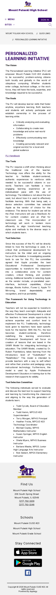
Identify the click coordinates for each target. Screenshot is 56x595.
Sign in (45, 19)
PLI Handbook (12, 155)
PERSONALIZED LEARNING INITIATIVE (31, 39)
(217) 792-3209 (26, 501)
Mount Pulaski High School (19, 33)
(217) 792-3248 (26, 504)
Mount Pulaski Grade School (27, 533)
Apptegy (33, 591)
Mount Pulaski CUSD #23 (26, 523)
